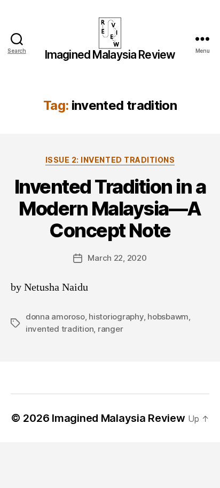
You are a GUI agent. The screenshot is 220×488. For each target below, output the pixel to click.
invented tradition (59, 329)
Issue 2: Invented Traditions (110, 159)
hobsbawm (167, 316)
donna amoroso (55, 316)
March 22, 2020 (117, 258)
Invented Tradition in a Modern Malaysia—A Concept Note (110, 208)
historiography (116, 316)
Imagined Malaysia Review (110, 54)
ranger (110, 329)
